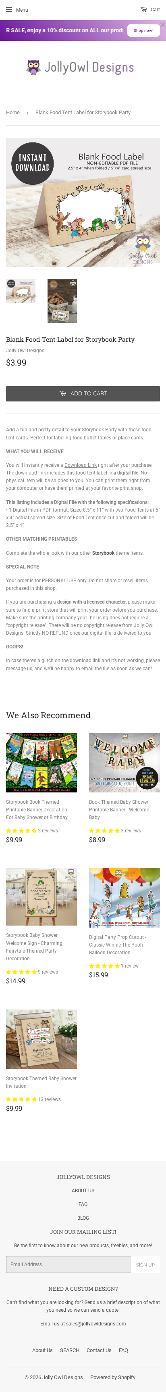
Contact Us (99, 1350)
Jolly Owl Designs (62, 1377)
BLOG (83, 1218)
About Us (42, 1350)
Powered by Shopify (112, 1377)
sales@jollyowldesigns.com (96, 1324)
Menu (22, 10)
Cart (154, 10)
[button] (22, 831)
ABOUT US (83, 1190)
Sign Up (145, 1265)
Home (13, 112)
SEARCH (69, 1350)
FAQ (83, 1204)
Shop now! (144, 30)
